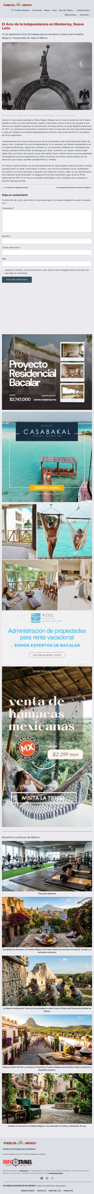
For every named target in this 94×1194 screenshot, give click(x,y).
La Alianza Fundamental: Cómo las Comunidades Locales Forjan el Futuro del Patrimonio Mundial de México (47, 1009)
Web (4, 258)
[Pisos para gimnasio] (47, 866)
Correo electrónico (11, 247)
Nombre (6, 236)
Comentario (8, 208)
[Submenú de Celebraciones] (90, 10)
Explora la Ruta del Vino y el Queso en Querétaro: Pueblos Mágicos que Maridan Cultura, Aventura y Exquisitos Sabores (47, 1068)
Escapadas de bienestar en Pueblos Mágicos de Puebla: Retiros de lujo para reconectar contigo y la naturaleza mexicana (47, 950)
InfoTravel (24, 1171)
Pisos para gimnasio (47, 893)
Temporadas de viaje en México (30, 37)
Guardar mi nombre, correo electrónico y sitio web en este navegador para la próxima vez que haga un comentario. (47, 271)
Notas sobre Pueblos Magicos (45, 115)
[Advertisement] (47, 311)
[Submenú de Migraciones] (76, 15)
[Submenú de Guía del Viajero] (73, 10)
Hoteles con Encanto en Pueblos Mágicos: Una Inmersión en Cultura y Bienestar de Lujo (47, 1126)
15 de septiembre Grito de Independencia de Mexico (31, 34)
